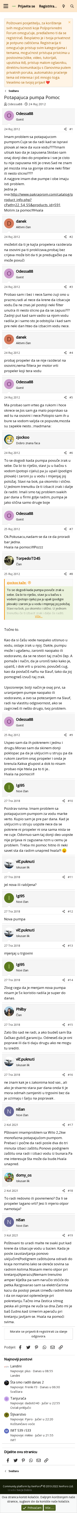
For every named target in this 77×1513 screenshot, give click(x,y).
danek (21, 221)
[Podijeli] (65, 129)
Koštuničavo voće (22, 1424)
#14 (70, 980)
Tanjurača (18, 1398)
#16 (70, 1075)
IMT (13, 1440)
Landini (16, 1366)
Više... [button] (39, 616)
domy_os (24, 1175)
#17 (70, 1125)
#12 (70, 911)
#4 (71, 353)
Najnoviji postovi (18, 1359)
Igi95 (20, 785)
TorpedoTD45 (28, 558)
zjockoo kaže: (16, 583)
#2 (71, 237)
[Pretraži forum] (72, 6)
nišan (20, 1109)
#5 (71, 397)
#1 (71, 129)
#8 (71, 574)
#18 (70, 1191)
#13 (70, 946)
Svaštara (16, 1391)
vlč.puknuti (25, 861)
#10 (70, 801)
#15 (70, 1025)
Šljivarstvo (18, 1414)
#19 (70, 1235)
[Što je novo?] (64, 6)
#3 (71, 287)
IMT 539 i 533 (20, 1430)
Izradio (20, 1490)
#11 (70, 877)
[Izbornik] (6, 6)
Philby (21, 1009)
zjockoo (22, 437)
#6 (71, 453)
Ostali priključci (20, 1408)
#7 (71, 529)
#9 (71, 735)
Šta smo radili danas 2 (27, 1382)
